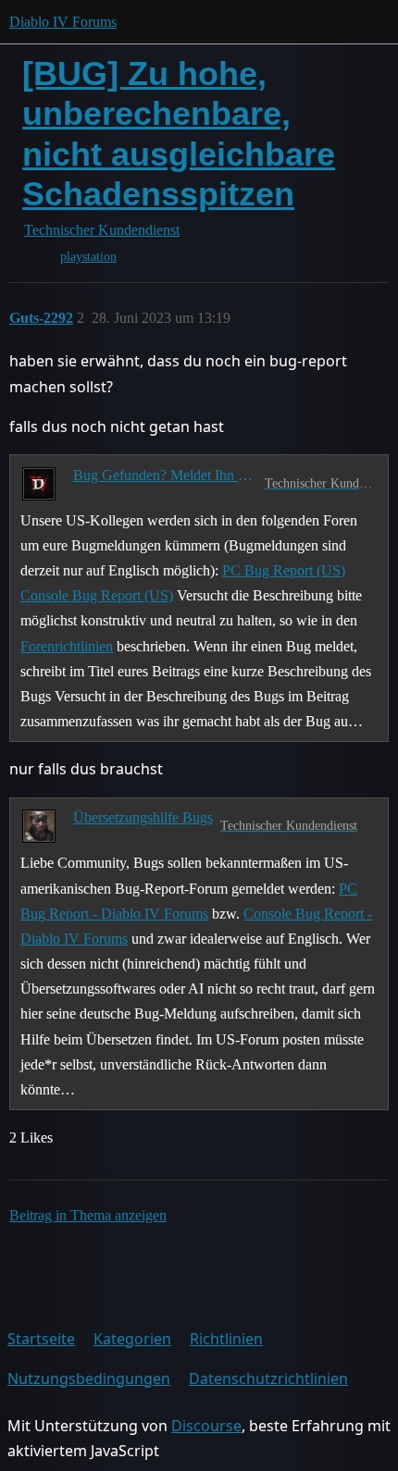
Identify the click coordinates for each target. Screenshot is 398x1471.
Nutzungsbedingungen (88, 1378)
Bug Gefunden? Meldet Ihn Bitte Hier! (165, 475)
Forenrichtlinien (66, 646)
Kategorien (132, 1339)
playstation (88, 257)
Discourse (206, 1425)
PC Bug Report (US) (283, 570)
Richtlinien (226, 1339)
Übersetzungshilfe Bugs (143, 817)
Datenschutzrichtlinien (268, 1378)
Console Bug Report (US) (96, 595)
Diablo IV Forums (63, 22)
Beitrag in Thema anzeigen (88, 1215)
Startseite (41, 1339)
